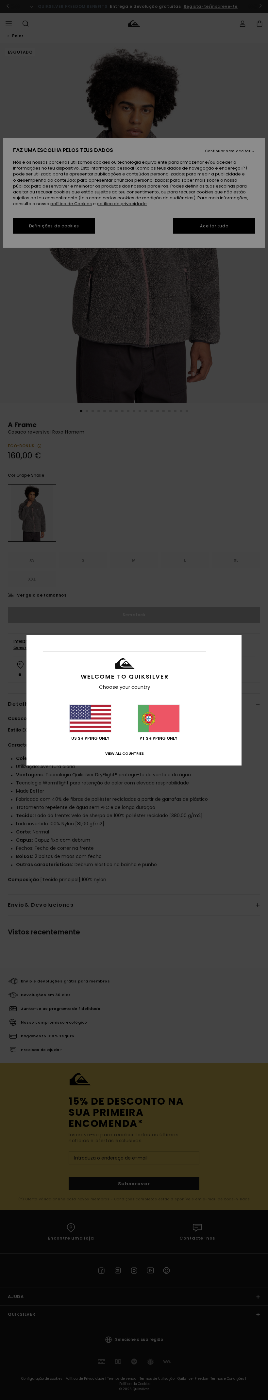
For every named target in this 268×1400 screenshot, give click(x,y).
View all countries (124, 753)
